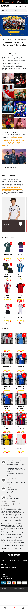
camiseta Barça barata (13, 139)
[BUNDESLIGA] (8, 78)
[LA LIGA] (20, 95)
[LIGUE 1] (8, 93)
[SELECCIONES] (8, 121)
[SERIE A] (20, 80)
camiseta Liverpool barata (10, 140)
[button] (26, 25)
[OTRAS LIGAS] (20, 123)
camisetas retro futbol (9, 189)
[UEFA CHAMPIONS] (20, 109)
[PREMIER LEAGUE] (8, 107)
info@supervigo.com (6, 576)
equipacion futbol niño (14, 187)
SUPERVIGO (4, 548)
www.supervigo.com (14, 590)
